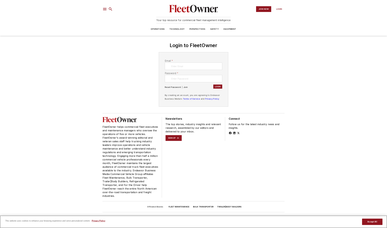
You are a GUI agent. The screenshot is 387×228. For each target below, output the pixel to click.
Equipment (230, 29)
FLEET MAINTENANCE (179, 207)
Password (171, 73)
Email (169, 60)
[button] (104, 9)
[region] (193, 222)
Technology (177, 29)
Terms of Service (191, 99)
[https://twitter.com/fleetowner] (238, 133)
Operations (158, 29)
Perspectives (197, 29)
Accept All (372, 222)
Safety (214, 29)
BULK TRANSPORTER (203, 207)
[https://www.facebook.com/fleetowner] (230, 133)
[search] (110, 9)
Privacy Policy (212, 99)
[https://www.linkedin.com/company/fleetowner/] (234, 133)
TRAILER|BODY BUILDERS (229, 207)
